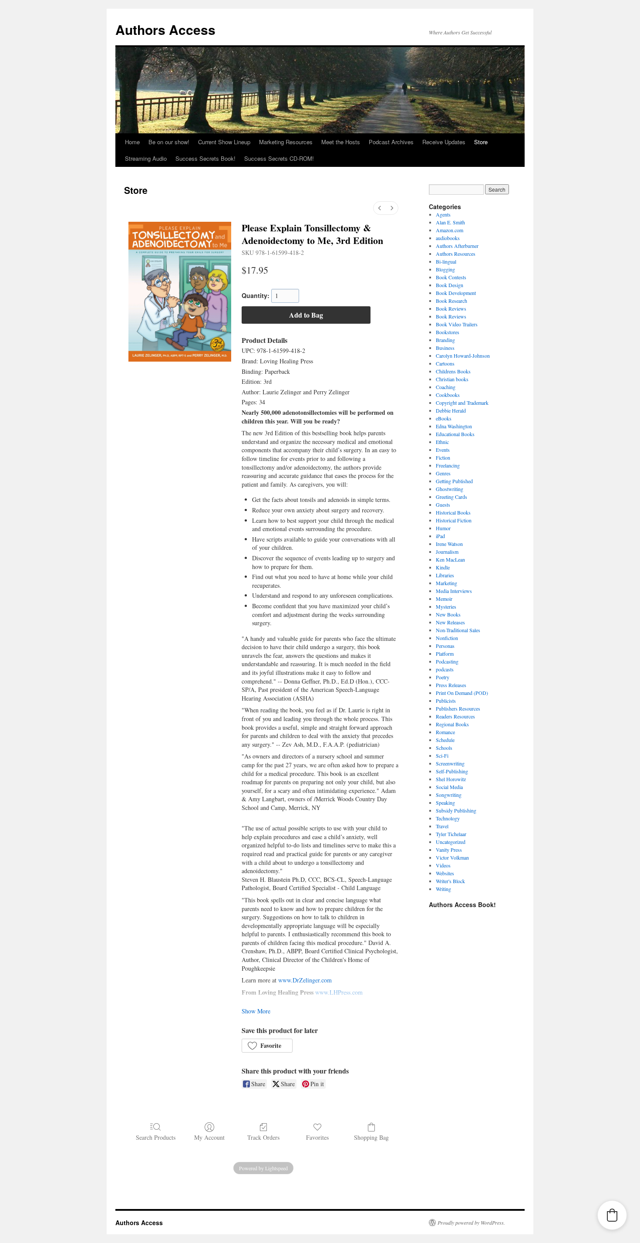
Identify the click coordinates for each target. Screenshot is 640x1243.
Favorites (317, 1137)
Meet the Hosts (340, 142)
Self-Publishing (452, 771)
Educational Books (455, 433)
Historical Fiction (454, 520)
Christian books (452, 379)
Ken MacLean (450, 559)
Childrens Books (453, 371)
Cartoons (445, 363)
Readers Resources (455, 716)
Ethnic (442, 441)
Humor (443, 528)
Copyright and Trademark (462, 402)
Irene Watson (449, 543)
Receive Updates (443, 142)
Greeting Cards (451, 496)
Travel (442, 826)
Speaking (445, 802)
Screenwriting (450, 763)
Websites (445, 873)
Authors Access (165, 29)
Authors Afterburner (457, 245)
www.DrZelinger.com (305, 980)
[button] (267, 1046)
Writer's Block (450, 880)
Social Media (449, 786)
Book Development (456, 292)
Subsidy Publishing (456, 810)
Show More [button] (256, 1011)
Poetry (442, 677)
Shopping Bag (371, 1137)
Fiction (443, 457)
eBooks (443, 418)
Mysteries (446, 606)
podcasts (445, 669)
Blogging (445, 269)
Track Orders (263, 1137)
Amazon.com (449, 230)
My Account (209, 1137)
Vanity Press (449, 849)
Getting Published (454, 481)
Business (445, 347)
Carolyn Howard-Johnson (463, 355)
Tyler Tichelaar (451, 833)
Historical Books (453, 512)
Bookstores (447, 332)
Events (443, 449)
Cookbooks (448, 394)
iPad (440, 535)
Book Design (449, 284)
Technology (448, 818)
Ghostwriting (449, 488)
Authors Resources (455, 253)
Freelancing (448, 465)
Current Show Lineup (224, 142)
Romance (445, 731)
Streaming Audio (146, 158)
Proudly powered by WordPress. (471, 1222)
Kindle (443, 567)
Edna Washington (454, 426)
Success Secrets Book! (205, 158)
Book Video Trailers (457, 324)
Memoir (444, 598)
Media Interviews (454, 590)
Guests (443, 504)
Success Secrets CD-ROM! (279, 158)
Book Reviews (451, 308)
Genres (443, 473)
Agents (443, 214)
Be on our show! (168, 142)
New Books (448, 614)
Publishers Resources (458, 708)
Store (481, 142)
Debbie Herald (451, 410)
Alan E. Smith (450, 222)
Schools (444, 747)
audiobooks (448, 237)
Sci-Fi (442, 755)
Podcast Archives (391, 142)
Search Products (155, 1137)
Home (132, 142)
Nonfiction (447, 637)
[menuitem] (380, 208)
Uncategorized (450, 841)
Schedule (445, 739)
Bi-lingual (446, 261)
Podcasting (447, 661)
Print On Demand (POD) (462, 692)
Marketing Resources (286, 142)
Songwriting (448, 794)
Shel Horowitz (451, 779)
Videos (443, 865)
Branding (445, 339)
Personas (445, 645)
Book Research (451, 300)
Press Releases (451, 684)
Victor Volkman (452, 857)
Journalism (447, 551)
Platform (445, 653)
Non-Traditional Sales (458, 630)
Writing (443, 888)
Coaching (445, 386)
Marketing (446, 582)
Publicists (446, 700)
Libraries (445, 575)
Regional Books (452, 724)
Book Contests (451, 277)
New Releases (450, 622)
